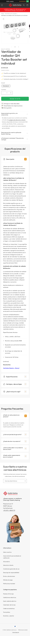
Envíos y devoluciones (9, 576)
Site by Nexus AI (15, 632)
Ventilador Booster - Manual (11, 368)
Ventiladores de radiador (11, 13)
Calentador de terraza (9, 605)
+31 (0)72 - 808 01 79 (9, 510)
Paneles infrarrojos (8, 594)
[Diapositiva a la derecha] (18, 47)
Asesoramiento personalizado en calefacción (12, 557)
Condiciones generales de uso (11, 569)
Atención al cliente (8, 565)
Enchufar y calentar (8, 616)
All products (6, 561)
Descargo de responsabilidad (11, 572)
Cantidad (3, 89)
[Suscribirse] (25, 481)
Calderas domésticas (9, 608)
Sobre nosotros (7, 552)
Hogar (2, 13)
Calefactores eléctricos (9, 597)
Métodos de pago (8, 580)
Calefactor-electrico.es (11, 629)
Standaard (6, 86)
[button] (2, 5)
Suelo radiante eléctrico (9, 601)
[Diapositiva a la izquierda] (11, 47)
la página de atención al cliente (16, 120)
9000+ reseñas (10, 1)
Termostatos (6, 612)
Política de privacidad (9, 583)
